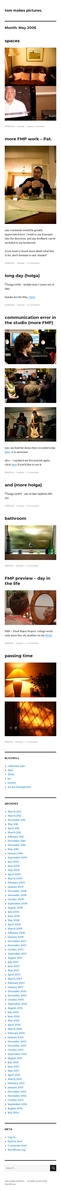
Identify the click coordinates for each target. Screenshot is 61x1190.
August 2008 (15, 907)
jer (9, 778)
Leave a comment (36, 126)
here (7, 452)
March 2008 (15, 928)
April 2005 (14, 1074)
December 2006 (17, 991)
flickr (48, 635)
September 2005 (17, 1054)
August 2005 (15, 1058)
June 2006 (14, 1016)
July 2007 (13, 962)
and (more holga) (23, 484)
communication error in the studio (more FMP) (30, 320)
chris (32, 297)
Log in (11, 1137)
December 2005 (17, 1041)
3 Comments (33, 263)
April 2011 (13, 828)
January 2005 (15, 1087)
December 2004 (17, 1091)
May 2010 (13, 849)
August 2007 (15, 957)
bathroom (15, 518)
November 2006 (17, 995)
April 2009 (14, 874)
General (20, 126)
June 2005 (13, 1066)
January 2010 (15, 853)
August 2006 (15, 1008)
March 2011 (14, 832)
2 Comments (33, 472)
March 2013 (14, 811)
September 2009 (17, 857)
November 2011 (16, 819)
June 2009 (14, 865)
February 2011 (16, 836)
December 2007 (17, 941)
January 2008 (16, 936)
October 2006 (16, 999)
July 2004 (13, 1112)
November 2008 (17, 895)
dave (10, 770)
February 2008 (16, 932)
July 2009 (13, 861)
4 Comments (32, 643)
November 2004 (17, 1095)
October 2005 (16, 1049)
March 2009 (15, 878)
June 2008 (14, 916)
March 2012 (14, 815)
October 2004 (16, 1099)
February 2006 (16, 1033)
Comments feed (17, 1145)
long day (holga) (22, 275)
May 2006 (13, 1020)
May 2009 (13, 870)
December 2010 (17, 840)
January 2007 (15, 987)
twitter (12, 782)
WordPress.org (16, 1149)
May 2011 (13, 824)
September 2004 (17, 1104)
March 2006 (15, 1028)
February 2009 (16, 882)
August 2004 (15, 1108)
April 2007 (14, 974)
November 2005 (17, 1045)
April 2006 (14, 1024)
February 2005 (16, 1083)
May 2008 (13, 920)
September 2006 (17, 1003)
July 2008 (13, 911)
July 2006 (13, 1012)
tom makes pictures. (23, 10)
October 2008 (16, 899)
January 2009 (16, 886)
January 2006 (16, 1037)
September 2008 (17, 903)
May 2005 (13, 1070)
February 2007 (16, 982)
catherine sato (16, 766)
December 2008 (17, 890)
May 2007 (13, 970)
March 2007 (15, 978)
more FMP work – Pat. (28, 138)
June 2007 (13, 966)
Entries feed (15, 1141)
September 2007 (17, 953)
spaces (12, 40)
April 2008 (14, 924)
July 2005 (13, 1062)
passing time (19, 655)
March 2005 (15, 1079)
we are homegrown (19, 786)
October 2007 (16, 949)
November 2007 (17, 945)
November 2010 (17, 844)
